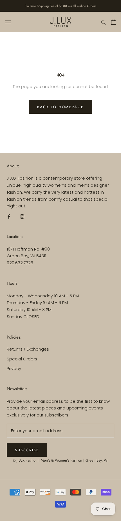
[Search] (103, 22)
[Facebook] (9, 216)
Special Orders (22, 359)
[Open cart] (113, 22)
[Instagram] (22, 216)
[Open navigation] (8, 22)
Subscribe (27, 450)
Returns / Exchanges (28, 349)
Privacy (14, 368)
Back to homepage (60, 107)
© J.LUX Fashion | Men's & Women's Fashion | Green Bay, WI (60, 460)
